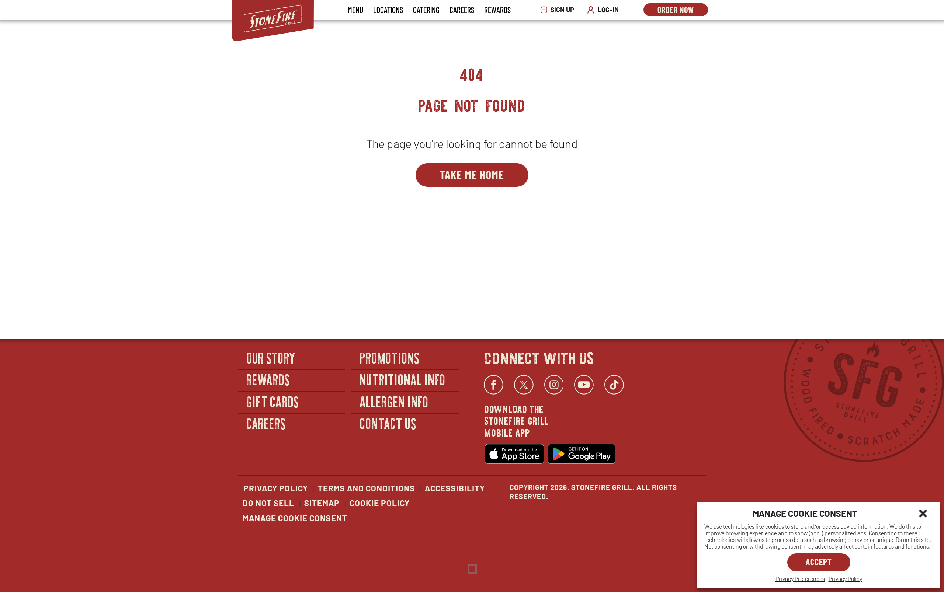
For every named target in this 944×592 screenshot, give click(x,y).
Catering (426, 9)
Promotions (390, 357)
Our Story (271, 357)
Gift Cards (273, 401)
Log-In (605, 10)
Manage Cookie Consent (295, 518)
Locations (388, 9)
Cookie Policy (380, 503)
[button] (923, 513)
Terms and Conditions (366, 488)
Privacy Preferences (800, 578)
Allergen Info (394, 401)
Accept (819, 561)
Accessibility (455, 488)
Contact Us (388, 423)
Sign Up (559, 10)
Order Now (682, 10)
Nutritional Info (402, 379)
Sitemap (322, 503)
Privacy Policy (845, 578)
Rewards (497, 9)
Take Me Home (472, 174)
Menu (355, 9)
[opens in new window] (514, 454)
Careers (462, 9)
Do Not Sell (268, 503)
